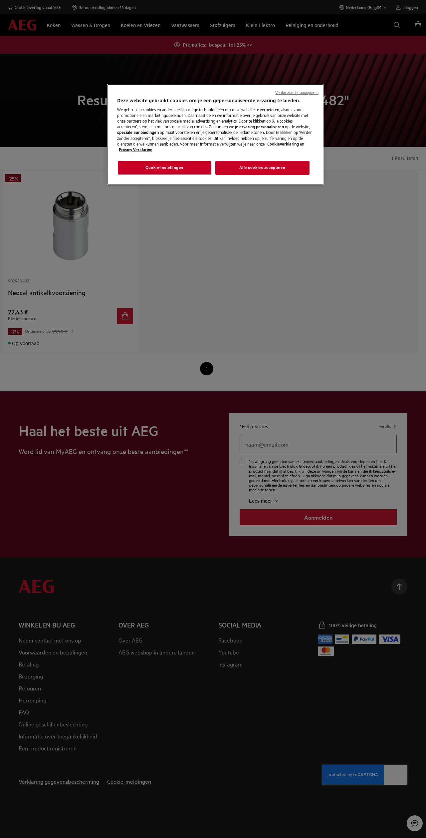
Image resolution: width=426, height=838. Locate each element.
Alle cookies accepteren (262, 168)
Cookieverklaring (283, 144)
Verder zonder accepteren (297, 93)
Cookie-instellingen (164, 168)
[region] (215, 134)
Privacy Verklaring (135, 149)
